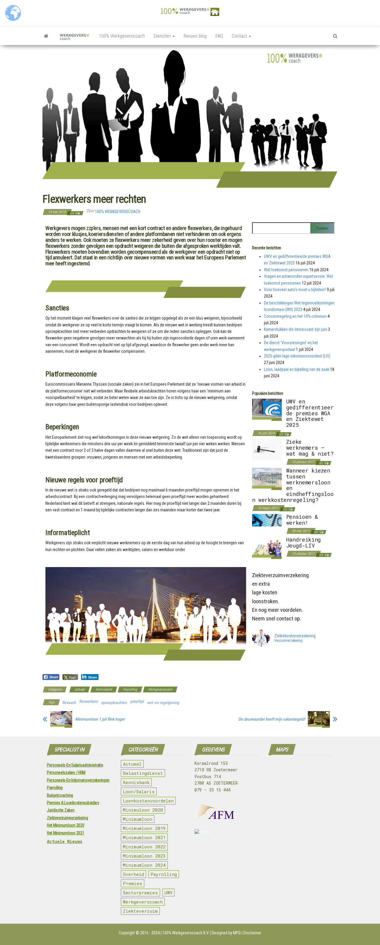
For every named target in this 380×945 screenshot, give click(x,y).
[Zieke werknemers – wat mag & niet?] (267, 449)
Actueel (80, 689)
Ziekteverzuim (140, 911)
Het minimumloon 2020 (65, 825)
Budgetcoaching (60, 795)
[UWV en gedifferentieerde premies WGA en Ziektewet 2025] (267, 409)
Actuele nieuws (64, 841)
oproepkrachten (114, 702)
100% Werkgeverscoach (122, 36)
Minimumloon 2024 (144, 865)
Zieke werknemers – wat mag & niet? (310, 447)
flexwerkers (88, 701)
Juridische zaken (61, 810)
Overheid (133, 874)
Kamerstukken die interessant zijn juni (295, 329)
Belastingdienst (143, 773)
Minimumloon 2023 (144, 856)
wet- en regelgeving (163, 702)
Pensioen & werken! (302, 519)
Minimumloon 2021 (144, 837)
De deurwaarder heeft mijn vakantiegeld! (271, 719)
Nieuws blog (195, 36)
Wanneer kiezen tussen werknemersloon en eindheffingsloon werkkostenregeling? (293, 485)
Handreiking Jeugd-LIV (303, 542)
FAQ (219, 36)
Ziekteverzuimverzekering (67, 817)
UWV (168, 892)
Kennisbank (104, 689)
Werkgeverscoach (160, 689)
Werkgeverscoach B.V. (190, 932)
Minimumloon (137, 819)
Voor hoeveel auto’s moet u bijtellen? (295, 289)
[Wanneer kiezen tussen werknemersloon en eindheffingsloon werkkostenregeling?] (267, 478)
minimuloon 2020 (143, 810)
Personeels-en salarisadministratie (75, 765)
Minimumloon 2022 (144, 847)
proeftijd (137, 701)
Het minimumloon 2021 (65, 833)
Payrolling (130, 689)
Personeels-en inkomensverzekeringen (78, 780)
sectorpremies (140, 892)
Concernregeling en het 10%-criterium (295, 316)
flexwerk (69, 702)
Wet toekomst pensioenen (286, 269)
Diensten (163, 36)
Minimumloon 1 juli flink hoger (100, 719)
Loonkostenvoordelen (148, 801)
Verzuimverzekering (288, 641)
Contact (240, 36)
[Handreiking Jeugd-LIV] (267, 547)
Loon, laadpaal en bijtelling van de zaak (296, 369)
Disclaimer (252, 932)
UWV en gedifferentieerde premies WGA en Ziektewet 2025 (310, 413)
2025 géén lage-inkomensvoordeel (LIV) (297, 356)
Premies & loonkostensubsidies (73, 802)
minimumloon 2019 (144, 828)
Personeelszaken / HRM (66, 772)
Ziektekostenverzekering (295, 635)
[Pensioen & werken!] (267, 520)
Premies (132, 883)
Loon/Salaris (139, 791)
